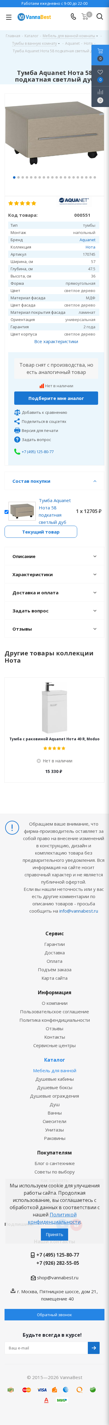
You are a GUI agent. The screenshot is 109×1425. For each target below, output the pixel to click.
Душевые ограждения (54, 1096)
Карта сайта (54, 978)
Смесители (54, 1121)
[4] (28, 203)
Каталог (54, 1060)
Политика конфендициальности (54, 1020)
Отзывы (54, 1028)
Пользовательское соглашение (54, 1011)
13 (65, 177)
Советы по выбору (55, 1172)
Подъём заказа (54, 969)
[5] (34, 203)
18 (86, 177)
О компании (55, 1003)
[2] (17, 203)
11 (56, 177)
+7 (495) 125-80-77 (38, 451)
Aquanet (87, 239)
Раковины (54, 1138)
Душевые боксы (54, 1087)
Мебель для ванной (54, 1070)
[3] (22, 203)
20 (95, 177)
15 (73, 177)
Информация (54, 992)
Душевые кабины (54, 1079)
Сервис (54, 933)
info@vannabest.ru (78, 911)
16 (78, 177)
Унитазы (54, 1130)
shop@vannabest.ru (57, 1277)
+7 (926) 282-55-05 (57, 1263)
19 (90, 177)
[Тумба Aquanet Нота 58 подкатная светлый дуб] (54, 137)
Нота (90, 247)
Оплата (54, 961)
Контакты (54, 1037)
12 (61, 177)
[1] (11, 203)
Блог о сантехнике (55, 1163)
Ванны (55, 1113)
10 (52, 177)
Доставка (55, 952)
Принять (54, 1234)
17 (82, 177)
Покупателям (54, 1152)
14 (69, 177)
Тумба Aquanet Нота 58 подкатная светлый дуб (55, 511)
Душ (55, 1104)
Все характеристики (56, 341)
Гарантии (54, 944)
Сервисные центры (54, 1045)
